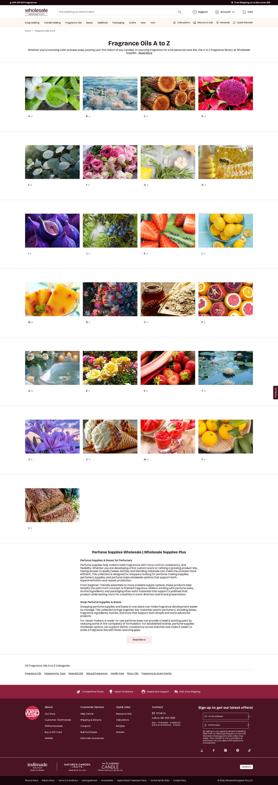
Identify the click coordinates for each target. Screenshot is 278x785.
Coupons (85, 726)
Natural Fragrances (96, 673)
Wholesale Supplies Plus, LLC (239, 780)
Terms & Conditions (68, 780)
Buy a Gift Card (53, 732)
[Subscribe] (249, 716)
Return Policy (48, 780)
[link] (201, 751)
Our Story (50, 713)
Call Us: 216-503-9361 (163, 718)
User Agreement (89, 780)
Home (28, 31)
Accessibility (107, 780)
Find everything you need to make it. (76, 12)
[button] (145, 53)
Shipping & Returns (91, 719)
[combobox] (120, 12)
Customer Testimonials (58, 719)
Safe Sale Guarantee (92, 738)
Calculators (122, 719)
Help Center (87, 713)
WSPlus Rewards (54, 726)
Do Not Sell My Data (160, 780)
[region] (139, 2)
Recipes (120, 726)
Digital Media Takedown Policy (132, 780)
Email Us (161, 713)
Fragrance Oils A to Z (45, 31)
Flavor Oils (132, 673)
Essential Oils (76, 673)
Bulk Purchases (88, 732)
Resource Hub (124, 713)
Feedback (246, 766)
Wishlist (49, 738)
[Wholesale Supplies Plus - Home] (36, 12)
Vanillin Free (117, 673)
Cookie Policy (179, 780)
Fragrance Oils (33, 673)
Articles (120, 732)
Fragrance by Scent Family (156, 673)
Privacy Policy (31, 780)
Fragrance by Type (54, 673)
